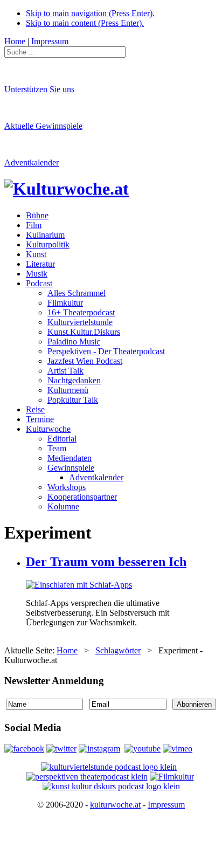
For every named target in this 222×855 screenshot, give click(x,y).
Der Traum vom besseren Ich (106, 562)
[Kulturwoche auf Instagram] (99, 748)
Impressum (166, 804)
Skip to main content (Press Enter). (85, 22)
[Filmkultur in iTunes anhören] (172, 776)
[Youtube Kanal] (177, 748)
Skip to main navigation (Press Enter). (90, 13)
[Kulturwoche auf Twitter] (61, 748)
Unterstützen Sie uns (39, 89)
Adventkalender (31, 162)
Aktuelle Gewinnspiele (43, 125)
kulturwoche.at (115, 804)
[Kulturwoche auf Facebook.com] (24, 748)
